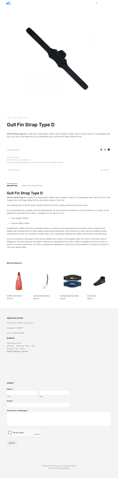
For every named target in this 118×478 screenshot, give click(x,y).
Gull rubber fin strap (56, 162)
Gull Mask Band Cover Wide (69, 296)
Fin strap (35, 162)
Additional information (31, 185)
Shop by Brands (17, 117)
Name (10, 389)
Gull (26, 117)
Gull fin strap (43, 162)
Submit (12, 443)
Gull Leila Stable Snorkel (41, 296)
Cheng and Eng (63, 468)
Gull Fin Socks (91, 296)
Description (12, 185)
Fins (104, 197)
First (8, 396)
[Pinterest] (109, 150)
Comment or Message (17, 410)
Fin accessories (16, 162)
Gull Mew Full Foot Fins (14, 296)
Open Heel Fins (25, 160)
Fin (16, 160)
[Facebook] (102, 150)
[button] (95, 3)
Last (40, 396)
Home (8, 117)
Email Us (11, 338)
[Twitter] (106, 150)
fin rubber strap (26, 162)
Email (10, 401)
